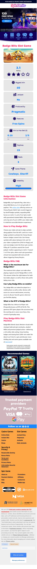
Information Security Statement (8, 465)
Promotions (21, 474)
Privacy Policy (6, 462)
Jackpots (20, 440)
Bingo (31, 37)
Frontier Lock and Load (9, 391)
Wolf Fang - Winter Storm (9, 372)
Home (5, 37)
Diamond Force (27, 391)
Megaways (20, 437)
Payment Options (7, 477)
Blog (2, 482)
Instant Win (18, 38)
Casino (24, 37)
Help (2, 479)
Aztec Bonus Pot (27, 372)
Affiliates (21, 477)
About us (4, 474)
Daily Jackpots (21, 443)
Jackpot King (21, 435)
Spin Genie (8, 342)
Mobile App (21, 482)
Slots (12, 37)
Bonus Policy (5, 455)
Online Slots (5, 435)
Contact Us (21, 479)
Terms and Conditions (5, 458)
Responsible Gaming (8, 452)
